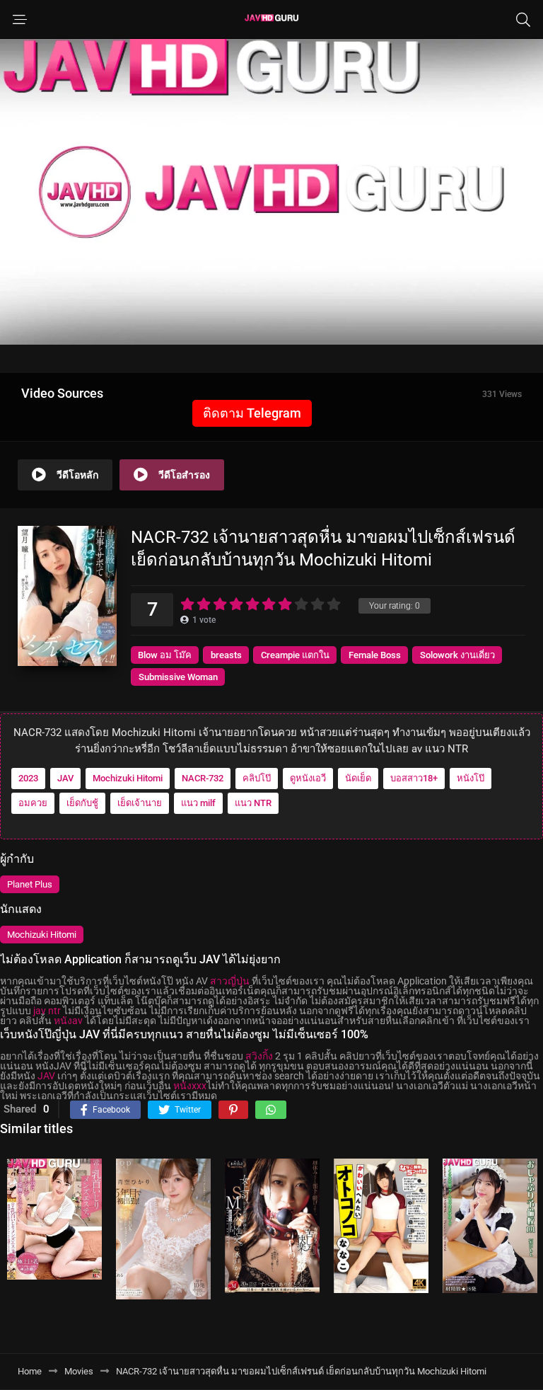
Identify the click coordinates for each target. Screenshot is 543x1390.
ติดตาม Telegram (252, 413)
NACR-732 (202, 778)
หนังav (68, 1020)
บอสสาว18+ (414, 778)
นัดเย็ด (358, 778)
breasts (226, 655)
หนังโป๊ (470, 778)
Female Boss (375, 655)
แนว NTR (253, 803)
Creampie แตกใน (295, 655)
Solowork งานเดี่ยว (457, 655)
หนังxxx (189, 1085)
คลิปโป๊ (257, 778)
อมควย (32, 803)
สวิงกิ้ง (259, 1056)
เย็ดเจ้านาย (139, 803)
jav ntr (47, 1010)
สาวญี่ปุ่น (230, 981)
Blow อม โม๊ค (165, 655)
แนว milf (198, 803)
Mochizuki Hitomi (128, 778)
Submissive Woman (178, 677)
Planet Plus (29, 884)
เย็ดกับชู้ (82, 803)
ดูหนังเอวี (308, 778)
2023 (28, 778)
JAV (65, 778)
